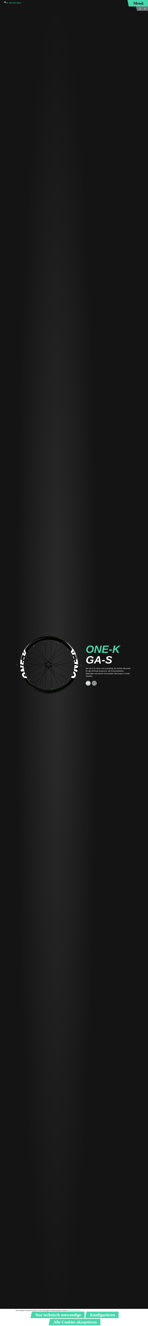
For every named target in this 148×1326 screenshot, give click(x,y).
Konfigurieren (102, 1315)
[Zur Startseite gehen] (13, 2)
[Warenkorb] (139, 8)
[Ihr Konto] (145, 8)
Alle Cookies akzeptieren (75, 1322)
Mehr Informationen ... (75, 1310)
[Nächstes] (81, 664)
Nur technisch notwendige (58, 1315)
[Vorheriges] (17, 664)
